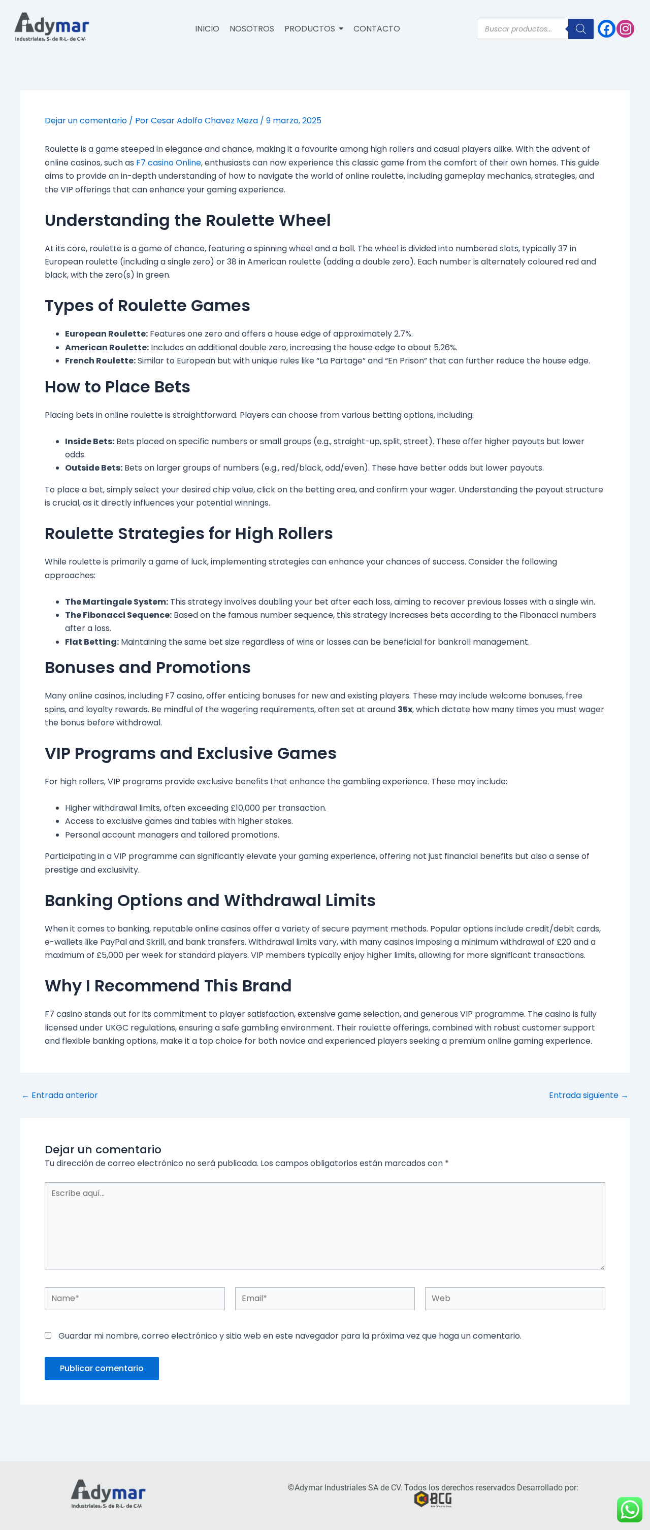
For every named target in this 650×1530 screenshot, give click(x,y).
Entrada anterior (59, 1095)
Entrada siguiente (589, 1095)
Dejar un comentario (86, 120)
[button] (313, 29)
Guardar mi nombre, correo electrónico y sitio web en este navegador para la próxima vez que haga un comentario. (290, 1336)
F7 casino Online (168, 163)
